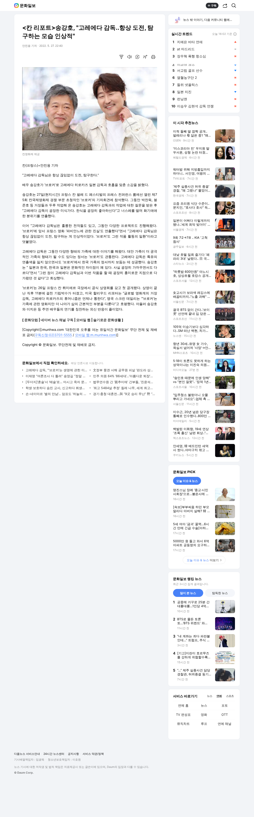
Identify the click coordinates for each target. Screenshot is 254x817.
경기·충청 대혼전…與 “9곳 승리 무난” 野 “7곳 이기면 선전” (124, 394)
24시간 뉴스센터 (53, 753)
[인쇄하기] (153, 57)
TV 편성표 (183, 715)
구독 (213, 5)
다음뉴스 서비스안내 (27, 753)
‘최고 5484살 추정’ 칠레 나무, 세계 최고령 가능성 (124, 388)
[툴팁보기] (235, 34)
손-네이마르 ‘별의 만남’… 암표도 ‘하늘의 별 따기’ (57, 394)
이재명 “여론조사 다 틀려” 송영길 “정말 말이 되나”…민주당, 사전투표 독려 (57, 376)
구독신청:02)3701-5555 (53, 335)
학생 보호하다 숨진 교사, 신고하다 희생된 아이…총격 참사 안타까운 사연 (57, 388)
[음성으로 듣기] (129, 57)
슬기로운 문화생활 (107, 320)
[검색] (235, 5)
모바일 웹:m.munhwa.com (95, 335)
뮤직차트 (183, 724)
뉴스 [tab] (209, 696)
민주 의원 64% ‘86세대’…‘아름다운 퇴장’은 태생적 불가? (124, 376)
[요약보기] (121, 57)
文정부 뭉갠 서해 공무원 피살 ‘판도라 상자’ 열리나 (124, 370)
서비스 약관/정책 (93, 753)
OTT (224, 715)
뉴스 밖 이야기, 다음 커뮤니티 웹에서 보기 (211, 20)
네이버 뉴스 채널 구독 (57, 320)
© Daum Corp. (24, 772)
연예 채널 (224, 724)
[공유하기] (225, 5)
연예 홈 (183, 705)
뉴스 (204, 705)
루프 (204, 724)
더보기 (203, 560)
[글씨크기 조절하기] (145, 57)
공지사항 (73, 753)
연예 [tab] (219, 696)
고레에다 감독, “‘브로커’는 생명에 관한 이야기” (57, 370)
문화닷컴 (31, 320)
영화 (204, 715)
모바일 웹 (83, 320)
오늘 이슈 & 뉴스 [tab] (187, 481)
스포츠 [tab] (230, 696)
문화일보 (28, 6)
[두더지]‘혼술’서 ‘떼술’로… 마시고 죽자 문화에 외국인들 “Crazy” (57, 382)
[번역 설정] (137, 57)
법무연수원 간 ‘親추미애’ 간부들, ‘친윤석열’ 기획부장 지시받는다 (124, 382)
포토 (224, 705)
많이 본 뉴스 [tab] (188, 593)
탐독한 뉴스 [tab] (220, 593)
